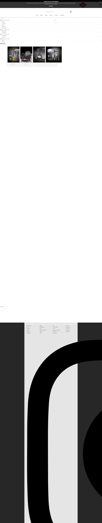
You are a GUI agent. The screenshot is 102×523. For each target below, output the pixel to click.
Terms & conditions (55, 327)
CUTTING (3, 21)
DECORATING (3, 23)
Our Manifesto (68, 327)
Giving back (67, 331)
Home (37, 15)
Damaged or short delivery (56, 330)
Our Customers (68, 328)
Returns (54, 328)
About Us (51, 15)
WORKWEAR (3, 37)
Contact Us (56, 15)
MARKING (3, 24)
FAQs (53, 325)
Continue (51, 6)
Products (41, 15)
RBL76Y (41, 325)
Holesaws (28, 330)
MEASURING (3, 26)
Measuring (28, 331)
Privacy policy (55, 331)
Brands (46, 15)
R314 (40, 328)
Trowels (28, 327)
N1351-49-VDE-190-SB (43, 330)
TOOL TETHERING (4, 35)
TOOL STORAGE (4, 32)
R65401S (41, 331)
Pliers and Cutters (29, 325)
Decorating (28, 328)
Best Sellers (62, 15)
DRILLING (3, 40)
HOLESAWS (3, 41)
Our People (67, 325)
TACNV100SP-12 (42, 327)
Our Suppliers (68, 330)
